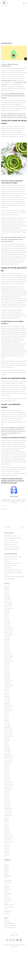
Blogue (6, 867)
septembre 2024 (8, 635)
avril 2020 (6, 747)
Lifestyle (6, 891)
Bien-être (6, 865)
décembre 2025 (8, 602)
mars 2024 (7, 648)
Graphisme (7, 887)
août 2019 (6, 765)
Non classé (7, 898)
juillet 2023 (7, 665)
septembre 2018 (8, 789)
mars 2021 (7, 723)
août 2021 (6, 712)
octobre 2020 (7, 734)
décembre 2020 (8, 729)
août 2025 (6, 610)
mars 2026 (7, 595)
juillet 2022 (7, 690)
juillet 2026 (7, 586)
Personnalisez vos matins (10, 536)
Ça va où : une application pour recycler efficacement (12, 559)
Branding (6, 869)
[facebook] (14, 940)
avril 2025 (6, 619)
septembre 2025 (8, 608)
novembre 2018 (8, 784)
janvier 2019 (7, 780)
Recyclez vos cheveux (16, 570)
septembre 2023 (8, 661)
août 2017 (6, 817)
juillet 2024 (7, 639)
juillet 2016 (7, 846)
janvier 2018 (7, 806)
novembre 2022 (8, 681)
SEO (5, 909)
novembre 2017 (8, 811)
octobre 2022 (7, 683)
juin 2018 (6, 795)
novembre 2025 (8, 604)
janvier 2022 (7, 703)
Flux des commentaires (10, 925)
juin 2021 (6, 716)
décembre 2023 (8, 654)
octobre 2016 (7, 839)
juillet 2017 (7, 820)
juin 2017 (6, 822)
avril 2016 (6, 853)
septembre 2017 (8, 815)
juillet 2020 (7, 740)
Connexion (7, 921)
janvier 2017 (7, 833)
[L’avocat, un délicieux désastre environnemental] (14, 53)
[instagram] (17, 940)
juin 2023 (6, 668)
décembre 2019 (8, 756)
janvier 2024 (7, 652)
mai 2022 (6, 694)
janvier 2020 (7, 753)
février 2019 (7, 778)
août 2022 (6, 687)
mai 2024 (6, 643)
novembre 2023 (8, 657)
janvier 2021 (7, 727)
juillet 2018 (7, 793)
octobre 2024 (7, 632)
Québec (6, 902)
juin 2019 (6, 769)
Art (5, 862)
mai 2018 (6, 798)
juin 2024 (6, 641)
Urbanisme (7, 913)
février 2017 (7, 831)
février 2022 (7, 701)
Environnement (8, 882)
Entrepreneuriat (8, 880)
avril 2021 (6, 720)
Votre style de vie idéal (10, 544)
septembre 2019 (8, 762)
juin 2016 (6, 848)
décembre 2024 (8, 628)
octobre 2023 (7, 659)
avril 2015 (6, 855)
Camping (6, 871)
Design (6, 873)
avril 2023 (6, 672)
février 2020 (7, 751)
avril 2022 (6, 696)
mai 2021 (6, 718)
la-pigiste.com (6, 505)
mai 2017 (6, 824)
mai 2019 (6, 771)
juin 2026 (6, 588)
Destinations (7, 876)
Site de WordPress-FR (9, 927)
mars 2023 (7, 674)
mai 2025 (6, 617)
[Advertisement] (14, 21)
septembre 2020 (8, 736)
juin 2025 (6, 615)
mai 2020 (6, 745)
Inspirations (7, 889)
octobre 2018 (7, 787)
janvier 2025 (7, 626)
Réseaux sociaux (8, 906)
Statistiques (7, 911)
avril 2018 (6, 800)
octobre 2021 (7, 707)
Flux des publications (9, 923)
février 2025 (7, 624)
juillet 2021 (7, 714)
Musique (6, 895)
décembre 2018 (8, 782)
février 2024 (7, 650)
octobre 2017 (7, 813)
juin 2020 (6, 742)
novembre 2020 (8, 731)
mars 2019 (7, 776)
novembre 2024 (8, 630)
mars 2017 (7, 828)
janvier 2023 (7, 679)
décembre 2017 (8, 809)
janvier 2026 (7, 599)
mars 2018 (7, 802)
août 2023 (6, 663)
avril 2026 (6, 593)
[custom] (7, 940)
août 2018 (6, 791)
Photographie (7, 900)
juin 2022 (6, 692)
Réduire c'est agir (8, 904)
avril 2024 (6, 646)
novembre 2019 (8, 758)
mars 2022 (7, 698)
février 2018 (7, 804)
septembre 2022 (8, 685)
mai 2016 (6, 850)
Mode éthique (7, 893)
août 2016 (6, 844)
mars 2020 (7, 749)
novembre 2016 (8, 837)
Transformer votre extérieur (11, 542)
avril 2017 (6, 826)
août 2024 (6, 637)
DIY (5, 878)
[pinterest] (20, 940)
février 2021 (7, 725)
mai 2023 (6, 670)
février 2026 (7, 597)
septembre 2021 (8, 709)
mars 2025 (7, 621)
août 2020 (6, 738)
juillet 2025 (7, 613)
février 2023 (7, 676)
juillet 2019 (7, 767)
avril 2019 (6, 773)
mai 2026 (6, 591)
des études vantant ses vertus (8, 80)
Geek (5, 884)
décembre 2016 (8, 835)
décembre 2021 (8, 705)
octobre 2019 (7, 760)
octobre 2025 (7, 606)
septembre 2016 (8, 842)
